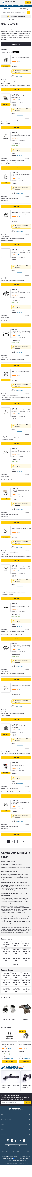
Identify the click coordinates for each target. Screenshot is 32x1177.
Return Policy (27, 1151)
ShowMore (16, 964)
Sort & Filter (14, 44)
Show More (4, 39)
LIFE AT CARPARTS (6, 1119)
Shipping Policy (5, 1151)
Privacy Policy (7, 1154)
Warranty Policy (16, 1151)
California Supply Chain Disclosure (9, 1156)
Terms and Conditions (23, 1154)
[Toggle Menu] (2, 9)
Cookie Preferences (7, 1158)
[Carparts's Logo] (8, 9)
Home (2, 19)
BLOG (2, 1129)
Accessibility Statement (25, 1156)
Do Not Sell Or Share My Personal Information (16, 1160)
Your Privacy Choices (24, 1158)
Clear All (16, 52)
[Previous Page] (4, 841)
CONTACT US (4, 1134)
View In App (28, 2)
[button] (16, 2)
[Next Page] (27, 841)
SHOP (2, 1114)
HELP (2, 1124)
